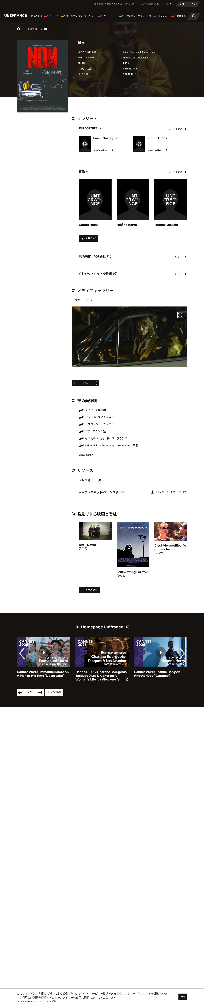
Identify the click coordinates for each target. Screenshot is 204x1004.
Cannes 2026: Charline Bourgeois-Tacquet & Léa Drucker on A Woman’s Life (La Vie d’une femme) (43, 675)
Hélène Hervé (127, 225)
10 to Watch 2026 (150, 3)
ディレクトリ (110, 16)
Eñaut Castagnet (132, 51)
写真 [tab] (77, 300)
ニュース (54, 16)
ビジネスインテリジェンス (137, 16)
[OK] (183, 996)
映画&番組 (36, 16)
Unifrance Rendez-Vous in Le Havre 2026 (114, 3)
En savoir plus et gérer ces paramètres (38, 1001)
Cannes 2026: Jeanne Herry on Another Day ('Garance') (98, 674)
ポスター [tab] (90, 300)
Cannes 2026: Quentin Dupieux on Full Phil (160, 674)
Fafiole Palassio (166, 225)
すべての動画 (54, 692)
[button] (180, 315)
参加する (181, 16)
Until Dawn (87, 545)
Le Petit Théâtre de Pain (136, 57)
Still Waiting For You (132, 572)
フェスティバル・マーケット (80, 16)
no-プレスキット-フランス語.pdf (102, 492)
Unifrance (164, 16)
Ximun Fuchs (149, 51)
